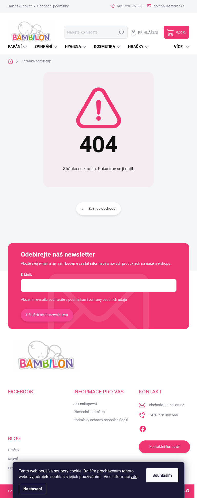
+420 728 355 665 (163, 415)
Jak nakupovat (20, 6)
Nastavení (32, 488)
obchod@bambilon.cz (166, 405)
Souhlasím (162, 475)
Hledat (121, 32)
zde (134, 476)
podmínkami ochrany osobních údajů (97, 299)
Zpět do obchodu (101, 208)
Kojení (13, 459)
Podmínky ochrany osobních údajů (100, 420)
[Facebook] (142, 428)
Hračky (13, 450)
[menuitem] (18, 46)
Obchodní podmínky (53, 6)
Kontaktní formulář (164, 447)
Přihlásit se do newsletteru (47, 315)
